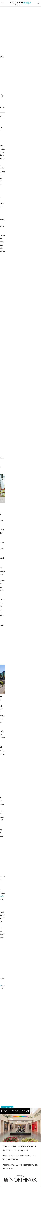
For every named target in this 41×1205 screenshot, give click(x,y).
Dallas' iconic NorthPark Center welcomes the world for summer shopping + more (19, 1148)
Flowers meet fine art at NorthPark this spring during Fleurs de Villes (18, 1157)
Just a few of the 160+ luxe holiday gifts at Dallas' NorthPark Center (20, 1167)
